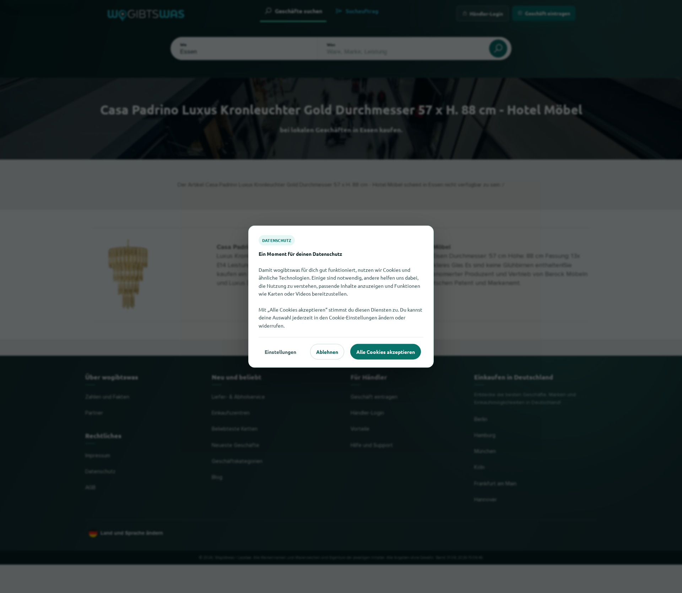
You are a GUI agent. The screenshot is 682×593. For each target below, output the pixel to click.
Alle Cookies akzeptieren (385, 351)
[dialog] (341, 296)
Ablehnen (327, 351)
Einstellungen (280, 351)
